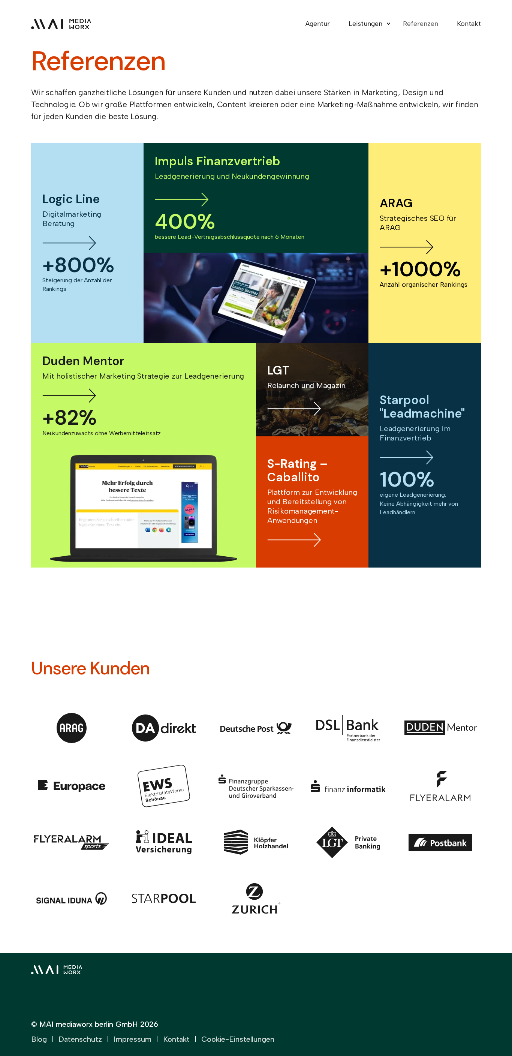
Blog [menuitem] (39, 1039)
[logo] (56, 968)
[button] (486, 1030)
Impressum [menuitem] (132, 1039)
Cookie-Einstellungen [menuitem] (237, 1039)
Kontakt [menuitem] (469, 23)
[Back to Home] (61, 24)
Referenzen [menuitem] (420, 23)
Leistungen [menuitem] (365, 23)
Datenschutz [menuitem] (80, 1039)
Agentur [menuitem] (317, 23)
